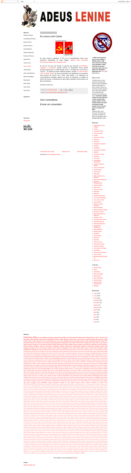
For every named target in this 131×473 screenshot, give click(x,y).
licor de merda (75, 434)
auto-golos (30, 418)
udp (94, 449)
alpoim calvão (67, 417)
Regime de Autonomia (29, 411)
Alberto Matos (63, 385)
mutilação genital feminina (94, 379)
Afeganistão (83, 360)
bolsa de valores (56, 420)
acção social (88, 373)
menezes (34, 437)
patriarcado (44, 442)
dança (39, 423)
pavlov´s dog (50, 442)
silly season (27, 382)
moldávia (86, 437)
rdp (72, 446)
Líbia (54, 353)
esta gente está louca (37, 427)
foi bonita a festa (45, 429)
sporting (50, 382)
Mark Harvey (82, 404)
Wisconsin (98, 415)
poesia (45, 366)
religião (56, 366)
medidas (29, 437)
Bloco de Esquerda (69, 337)
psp (84, 344)
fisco (36, 429)
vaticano (52, 451)
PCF (87, 408)
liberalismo (66, 379)
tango (42, 449)
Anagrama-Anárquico (100, 144)
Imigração (26, 348)
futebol (62, 346)
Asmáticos (77, 387)
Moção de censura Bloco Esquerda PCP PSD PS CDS (70, 356)
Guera (88, 398)
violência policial (49, 342)
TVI (30, 415)
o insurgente (49, 441)
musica (55, 439)
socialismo (35, 344)
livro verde (85, 434)
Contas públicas (38, 392)
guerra (60, 342)
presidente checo (89, 444)
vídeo (29, 453)
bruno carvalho (67, 420)
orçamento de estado (95, 441)
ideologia (63, 365)
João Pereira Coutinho (80, 401)
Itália (59, 361)
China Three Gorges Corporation (75, 391)
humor (67, 430)
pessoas (68, 442)
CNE (52, 368)
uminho (82, 382)
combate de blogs (51, 375)
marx (101, 365)
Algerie (83, 385)
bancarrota (56, 418)
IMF (106, 346)
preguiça (82, 444)
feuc (25, 429)
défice (101, 375)
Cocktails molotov (99, 391)
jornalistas (68, 365)
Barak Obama (55, 349)
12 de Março (27, 353)
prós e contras (31, 446)
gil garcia (102, 429)
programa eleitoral (103, 444)
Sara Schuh (26, 373)
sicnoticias (63, 447)
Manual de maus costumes (98, 204)
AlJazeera (57, 385)
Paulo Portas (93, 348)
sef (60, 447)
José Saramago (51, 401)
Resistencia (27, 342)
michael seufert (50, 437)
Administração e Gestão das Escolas (42, 385)
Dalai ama (88, 392)
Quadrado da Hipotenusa (97, 226)
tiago (45, 449)
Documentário (41, 353)
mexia (41, 437)
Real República (98, 229)
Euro (84, 394)
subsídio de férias (89, 447)
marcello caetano (49, 435)
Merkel (49, 356)
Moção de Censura (90, 342)
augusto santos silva (29, 375)
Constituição (61, 368)
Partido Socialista (103, 408)
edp (31, 365)
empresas (59, 377)
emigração (47, 425)
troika (54, 348)
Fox (90, 396)
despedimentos (67, 375)
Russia (76, 411)
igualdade (87, 430)
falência (93, 427)
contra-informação (60, 422)
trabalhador (76, 449)
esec (83, 425)
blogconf (35, 420)
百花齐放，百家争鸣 (80, 453)
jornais (33, 379)
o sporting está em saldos (74, 441)
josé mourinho (38, 379)
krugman (56, 434)
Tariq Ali (33, 415)
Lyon (79, 403)
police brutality (51, 380)
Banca (102, 387)
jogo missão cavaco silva (79, 432)
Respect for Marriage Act (97, 372)
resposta (95, 446)
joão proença (46, 434)
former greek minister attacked (56, 429)
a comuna (96, 349)
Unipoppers (97, 250)
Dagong (84, 392)
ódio (74, 453)
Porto (77, 372)
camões (41, 375)
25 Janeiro (96, 384)
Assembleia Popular (85, 387)
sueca (100, 447)
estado (42, 365)
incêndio (29, 432)
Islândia (46, 399)
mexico (45, 437)
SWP (106, 411)
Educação (92, 341)
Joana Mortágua (64, 341)
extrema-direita (28, 344)
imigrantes (99, 430)
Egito (41, 394)
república (86, 446)
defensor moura (45, 423)
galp (85, 429)
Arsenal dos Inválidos (100, 150)
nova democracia (94, 439)
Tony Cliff (46, 415)
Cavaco (56, 339)
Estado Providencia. (37, 361)
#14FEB (53, 384)
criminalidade (86, 422)
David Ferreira (94, 392)
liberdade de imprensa (66, 358)
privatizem (96, 444)
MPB (82, 403)
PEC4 (62, 372)
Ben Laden (48, 389)
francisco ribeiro (67, 429)
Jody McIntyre (66, 370)
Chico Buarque (63, 391)
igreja (87, 377)
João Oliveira (71, 401)
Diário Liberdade (98, 274)
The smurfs (40, 415)
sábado (72, 382)
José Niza (44, 401)
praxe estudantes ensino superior (48, 444)
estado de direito (63, 351)
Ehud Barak (45, 394)
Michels (64, 406)
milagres (68, 437)
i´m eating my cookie (50, 432)
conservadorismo (86, 363)
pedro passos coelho (83, 341)
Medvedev (53, 406)
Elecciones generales (59, 394)
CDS (70, 348)
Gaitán (42, 398)
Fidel (44, 361)
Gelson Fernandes (49, 398)
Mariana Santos (75, 404)
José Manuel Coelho (75, 370)
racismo (54, 354)
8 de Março (102, 384)
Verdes (105, 356)
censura (76, 363)
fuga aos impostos (75, 429)
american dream (74, 417)
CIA (92, 389)
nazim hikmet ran (28, 380)
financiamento (31, 429)
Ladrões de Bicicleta (99, 195)
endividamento (58, 425)
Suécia (42, 373)
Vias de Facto (97, 254)
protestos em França (78, 380)
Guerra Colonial (94, 398)
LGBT (65, 92)
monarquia (32, 366)
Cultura (73, 342)
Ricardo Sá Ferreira (35, 342)
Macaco (85, 403)
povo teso (37, 444)
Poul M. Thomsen (83, 372)
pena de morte (62, 442)
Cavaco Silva (27, 341)
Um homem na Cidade (100, 248)
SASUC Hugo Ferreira (93, 411)
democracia (73, 341)
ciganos (42, 358)
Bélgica (49, 368)
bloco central (100, 337)
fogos (39, 429)
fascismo (46, 365)
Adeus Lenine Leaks (28, 385)
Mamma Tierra (95, 403)
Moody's (54, 356)
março (95, 322)
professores (70, 380)
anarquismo (61, 363)
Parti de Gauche (95, 408)
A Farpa (96, 129)
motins (101, 437)
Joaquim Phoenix (98, 399)
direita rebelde (53, 92)
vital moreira (81, 451)
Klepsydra (96, 191)
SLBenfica (102, 411)
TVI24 (45, 373)
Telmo (36, 415)
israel (40, 348)
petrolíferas (72, 442)
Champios (57, 391)
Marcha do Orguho (102, 370)
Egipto (71, 349)
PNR (96, 356)
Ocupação (68, 408)
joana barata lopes (59, 432)
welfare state (47, 453)
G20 (96, 368)
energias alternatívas (68, 425)
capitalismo (56, 346)
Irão (56, 361)
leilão (65, 434)
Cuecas (55, 392)
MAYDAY (88, 344)
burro (73, 420)
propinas (88, 358)
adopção (94, 373)
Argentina (65, 387)
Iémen (56, 399)
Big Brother (53, 389)
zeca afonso (100, 382)
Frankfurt (94, 396)
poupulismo (32, 444)
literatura (80, 344)
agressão (31, 358)
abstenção (49, 363)
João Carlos (58, 401)
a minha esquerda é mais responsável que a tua (45, 341)
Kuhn (101, 401)
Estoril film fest (79, 394)
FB (86, 394)
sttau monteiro (81, 447)
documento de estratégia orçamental (89, 423)
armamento (97, 417)
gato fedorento (89, 429)
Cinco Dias (97, 158)
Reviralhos (97, 233)
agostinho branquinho (52, 417)
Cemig (52, 391)
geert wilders (96, 429)
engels (75, 425)
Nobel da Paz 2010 (39, 372)
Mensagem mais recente (47, 151)
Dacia (80, 392)
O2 (62, 408)
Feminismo (81, 342)
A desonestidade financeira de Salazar (61, 360)
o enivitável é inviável (41, 441)
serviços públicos (103, 380)
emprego (53, 425)
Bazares (43, 389)
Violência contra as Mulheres (39, 363)
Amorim (92, 385)
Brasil (106, 360)
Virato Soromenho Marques (62, 373)
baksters (47, 418)
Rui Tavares (59, 353)
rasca (91, 380)
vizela (101, 451)
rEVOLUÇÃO (50, 366)
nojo (89, 439)
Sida (50, 413)
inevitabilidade (97, 377)
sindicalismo (90, 346)
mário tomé (67, 439)
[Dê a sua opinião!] (66, 90)
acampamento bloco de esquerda (38, 417)
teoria (70, 339)
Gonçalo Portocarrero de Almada (38, 370)
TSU (28, 415)
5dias (99, 344)
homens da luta (85, 351)
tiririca (55, 449)
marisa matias (72, 379)
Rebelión (96, 286)
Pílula (87, 410)
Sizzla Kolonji (68, 413)
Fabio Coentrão (94, 394)
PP (65, 372)
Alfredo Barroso (77, 385)
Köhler (104, 401)
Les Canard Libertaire (100, 197)
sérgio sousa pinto (28, 449)
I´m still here (51, 399)
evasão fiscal (87, 427)
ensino (50, 351)
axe (34, 418)
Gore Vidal (75, 398)
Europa (103, 346)
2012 (95, 293)
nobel (86, 439)
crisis (90, 422)
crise (43, 342)
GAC (39, 398)
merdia (38, 437)
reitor (79, 446)
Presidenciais (80, 337)
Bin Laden (59, 389)
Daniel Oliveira (66, 349)
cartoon (98, 420)
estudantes (94, 344)
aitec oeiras (60, 417)
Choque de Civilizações (89, 391)
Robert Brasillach (66, 411)
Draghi (34, 394)
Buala (95, 269)
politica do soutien (93, 442)
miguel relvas (30, 354)
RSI (99, 356)
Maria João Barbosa (97, 361)
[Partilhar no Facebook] (70, 90)
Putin (81, 410)
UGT (71, 415)
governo (75, 344)
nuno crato (101, 439)
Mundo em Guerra (99, 212)
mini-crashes (74, 437)
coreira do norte (95, 363)
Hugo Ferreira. (51, 370)
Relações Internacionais (96, 339)
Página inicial (66, 151)
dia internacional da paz (77, 375)
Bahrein (99, 387)
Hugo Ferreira (77, 348)
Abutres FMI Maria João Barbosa (37, 384)
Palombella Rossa (99, 221)
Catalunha (40, 391)
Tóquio (68, 415)
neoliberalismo (44, 354)
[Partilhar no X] (68, 90)
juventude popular (75, 365)
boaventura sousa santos (46, 420)
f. (90, 427)
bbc (79, 418)
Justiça (87, 401)
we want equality (40, 453)
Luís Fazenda (63, 361)
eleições (39, 425)
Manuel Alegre (47, 344)
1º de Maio (79, 366)
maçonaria (100, 435)
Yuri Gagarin (104, 415)
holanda (59, 365)
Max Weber (31, 372)
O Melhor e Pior (98, 217)
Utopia (84, 415)
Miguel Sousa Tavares (71, 406)
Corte (51, 392)
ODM (64, 408)
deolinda (101, 363)
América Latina (100, 360)
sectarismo (56, 447)
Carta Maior (97, 271)
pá (57, 446)
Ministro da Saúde (87, 406)
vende (56, 451)
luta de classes (93, 351)
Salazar (91, 349)
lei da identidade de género (56, 379)
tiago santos (50, 449)
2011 (95, 295)
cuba (85, 353)
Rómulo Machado (83, 411)
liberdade (69, 434)
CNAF (94, 389)
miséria (78, 437)
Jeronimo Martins (69, 399)
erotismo (79, 425)
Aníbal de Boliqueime (62, 348)
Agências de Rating (91, 360)
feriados (73, 377)
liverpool (81, 434)
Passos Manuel (27, 410)
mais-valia (105, 434)
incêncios (91, 377)
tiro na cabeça (72, 366)
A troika (96, 135)
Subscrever (27, 120)
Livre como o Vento (99, 200)
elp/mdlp (43, 425)
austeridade (37, 358)
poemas (45, 348)
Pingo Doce (68, 410)
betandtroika (90, 418)
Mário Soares (85, 348)
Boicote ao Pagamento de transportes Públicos (77, 389)
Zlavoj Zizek (81, 373)
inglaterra (33, 432)
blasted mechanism (28, 420)
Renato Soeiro (98, 231)
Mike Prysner (80, 406)
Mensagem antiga (82, 151)
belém (81, 418)
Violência (42, 346)
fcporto (69, 377)
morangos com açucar (93, 437)
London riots (52, 403)
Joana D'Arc (77, 399)
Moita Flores (95, 406)
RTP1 (30, 363)
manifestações (77, 346)
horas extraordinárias (60, 430)
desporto (51, 423)
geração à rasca (77, 351)
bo (38, 420)
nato (70, 342)
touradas (77, 382)
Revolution (100, 348)
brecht (62, 420)
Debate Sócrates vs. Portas (71, 368)
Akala (53, 385)
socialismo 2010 (35, 382)
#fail (72, 384)
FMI (103, 71)
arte (101, 417)
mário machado (61, 439)
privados (58, 380)
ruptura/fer (95, 380)
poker (87, 442)
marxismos (64, 435)
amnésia (98, 373)
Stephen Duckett (82, 413)
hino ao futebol (51, 430)
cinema (80, 363)
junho (95, 314)
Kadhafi (36, 356)
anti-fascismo (104, 373)
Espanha (97, 346)
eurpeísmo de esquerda (77, 427)
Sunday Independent (91, 413)
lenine (25, 354)
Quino (94, 410)
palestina (83, 346)
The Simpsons (51, 373)
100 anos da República (85, 354)
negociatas (78, 439)
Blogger (75, 458)
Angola (101, 385)
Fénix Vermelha (98, 185)
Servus (46, 413)
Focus (84, 396)
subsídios (96, 447)
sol (65, 354)
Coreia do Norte (46, 392)
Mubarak (86, 356)
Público (91, 410)
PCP (106, 341)
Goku (69, 398)
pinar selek (80, 442)
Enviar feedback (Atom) (53, 154)
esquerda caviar (27, 427)
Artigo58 (96, 152)
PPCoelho (26, 363)
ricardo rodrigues (39, 447)
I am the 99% (104, 398)
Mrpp (106, 406)
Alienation (87, 385)
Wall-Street (72, 373)
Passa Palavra (98, 280)
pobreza (41, 366)
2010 (95, 298)
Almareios (96, 139)
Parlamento (86, 349)
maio (95, 317)
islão (44, 432)
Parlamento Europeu (71, 372)
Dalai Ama (96, 174)
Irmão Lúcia (97, 187)
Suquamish (99, 413)
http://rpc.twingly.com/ (29, 465)
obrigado (34, 380)
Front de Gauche (100, 396)
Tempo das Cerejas (99, 244)
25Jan (38, 349)
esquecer (98, 425)
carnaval (94, 420)
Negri (46, 408)
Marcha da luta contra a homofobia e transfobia (80, 361)
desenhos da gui (44, 351)
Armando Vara (71, 387)
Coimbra (105, 391)
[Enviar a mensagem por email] (64, 90)
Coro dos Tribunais (99, 167)
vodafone (105, 451)
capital (105, 348)
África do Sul (75, 354)
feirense (97, 427)
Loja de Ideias (98, 202)
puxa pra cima (53, 446)
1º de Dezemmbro (89, 384)
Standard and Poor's (35, 373)
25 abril (41, 344)
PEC (97, 342)
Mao (29, 404)
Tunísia (64, 415)
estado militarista (46, 427)
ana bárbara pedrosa (47, 337)
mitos (82, 437)
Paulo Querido (41, 410)
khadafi (52, 434)
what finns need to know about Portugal (59, 453)
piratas (46, 380)
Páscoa (84, 410)
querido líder (63, 446)
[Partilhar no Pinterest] (72, 90)
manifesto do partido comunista (91, 365)
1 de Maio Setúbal (78, 384)
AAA (106, 384)
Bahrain (94, 387)
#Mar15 (61, 384)
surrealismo (104, 447)
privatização (63, 380)
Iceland (25, 399)
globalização (57, 358)
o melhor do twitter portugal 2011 (60, 441)
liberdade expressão (78, 358)
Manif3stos (101, 403)
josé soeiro (33, 434)
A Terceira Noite (98, 133)
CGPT (89, 389)
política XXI (101, 442)
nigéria (83, 439)
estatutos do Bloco (62, 427)
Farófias (100, 394)
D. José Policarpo (64, 392)
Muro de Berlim (27, 408)
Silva (52, 413)
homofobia (92, 353)
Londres (57, 403)
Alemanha (35, 353)
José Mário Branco (86, 370)
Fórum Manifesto (32, 398)
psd (62, 337)
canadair (77, 420)
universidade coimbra (44, 451)
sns (67, 447)
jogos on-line (88, 432)
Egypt (56, 342)
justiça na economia (102, 353)
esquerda (57, 337)
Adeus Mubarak (76, 360)
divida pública (27, 365)
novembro (96, 302)
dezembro (96, 300)
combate (46, 358)
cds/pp (105, 339)
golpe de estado (30, 430)
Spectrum (96, 237)
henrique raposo (38, 430)
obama (36, 366)
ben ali (84, 418)
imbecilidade (93, 430)
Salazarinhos (33, 413)
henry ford (45, 430)
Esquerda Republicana (100, 179)
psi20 (37, 446)
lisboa (81, 365)
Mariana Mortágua (33, 346)
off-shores (83, 441)
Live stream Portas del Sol (42, 403)
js (49, 434)
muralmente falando (48, 439)
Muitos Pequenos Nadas (100, 209)
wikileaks (34, 349)
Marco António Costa (54, 404)
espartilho (86, 425)
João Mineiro (64, 339)
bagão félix (38, 418)
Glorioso (66, 398)
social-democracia (39, 360)
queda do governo (95, 358)
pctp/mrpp (56, 442)
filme (27, 429)
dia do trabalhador (58, 423)
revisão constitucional (102, 446)
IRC (46, 361)
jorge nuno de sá (101, 432)
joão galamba (46, 379)
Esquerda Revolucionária (98, 182)
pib (76, 442)
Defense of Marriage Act (84, 368)
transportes (82, 449)
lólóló (89, 434)
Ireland (33, 399)
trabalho (50, 348)
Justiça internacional (94, 401)
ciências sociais (103, 420)
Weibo (93, 415)
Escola (65, 394)
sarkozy (60, 366)
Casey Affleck (34, 391)
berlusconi (70, 363)
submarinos (56, 382)
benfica (66, 363)
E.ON (38, 394)
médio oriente (104, 379)
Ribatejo (105, 372)
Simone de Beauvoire (59, 413)
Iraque (49, 361)
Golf (72, 398)
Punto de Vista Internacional (98, 283)
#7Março (57, 384)
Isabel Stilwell (58, 370)
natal (84, 358)
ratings (105, 351)
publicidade (46, 446)
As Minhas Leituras (99, 154)
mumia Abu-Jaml (40, 439)
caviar (47, 92)
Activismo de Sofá (99, 137)
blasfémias (104, 418)
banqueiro (61, 418)
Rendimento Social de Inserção (53, 411)
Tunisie (102, 356)
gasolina (77, 377)
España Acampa (28, 361)
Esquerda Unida (72, 394)
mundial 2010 (27, 349)
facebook (64, 377)
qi (58, 446)
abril (95, 319)
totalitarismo (70, 449)
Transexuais (59, 415)
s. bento (48, 447)
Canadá (56, 368)
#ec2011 (69, 384)
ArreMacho (97, 148)
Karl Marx (40, 356)
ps (38, 337)
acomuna (26, 358)
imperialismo (68, 346)
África (106, 382)
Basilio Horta (38, 389)
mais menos (99, 434)
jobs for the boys (69, 432)
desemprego (60, 344)
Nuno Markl (58, 408)
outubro (96, 305)
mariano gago (100, 351)
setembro (96, 307)
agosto (96, 310)
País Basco (48, 410)
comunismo (59, 375)
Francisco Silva (30, 337)
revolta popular (60, 354)
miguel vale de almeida (60, 437)
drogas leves (101, 423)
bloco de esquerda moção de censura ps (72, 353)
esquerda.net (55, 351)
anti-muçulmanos (90, 417)
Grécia (81, 349)
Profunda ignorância (99, 223)
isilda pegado (60, 92)
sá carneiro (65, 366)
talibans (39, 449)
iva (24, 379)
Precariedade (49, 339)
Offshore (73, 408)
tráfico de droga (89, 449)
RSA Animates (99, 410)
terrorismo (69, 354)
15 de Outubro (48, 360)
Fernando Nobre (99, 341)
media (78, 379)
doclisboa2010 (95, 375)
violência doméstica (73, 451)
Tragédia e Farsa (52, 415)
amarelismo (55, 363)
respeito (91, 446)
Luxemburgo (75, 403)
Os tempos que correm (100, 219)
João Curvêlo (27, 66)
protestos (26, 446)
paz (43, 380)
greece (88, 353)
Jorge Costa (33, 401)
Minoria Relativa (98, 207)
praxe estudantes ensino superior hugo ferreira (68, 444)
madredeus (94, 434)
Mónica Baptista (41, 408)
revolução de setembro (29, 447)
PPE (90, 408)
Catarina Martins (47, 391)
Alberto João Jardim (97, 354)
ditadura (105, 363)
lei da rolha (61, 434)
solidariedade (44, 382)
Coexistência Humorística (97, 161)
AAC (31, 353)
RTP (89, 372)
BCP (91, 387)
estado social (54, 427)
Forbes (87, 396)
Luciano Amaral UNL (64, 403)
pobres (84, 442)
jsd (96, 353)
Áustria (71, 453)
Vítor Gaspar (89, 415)
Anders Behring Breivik (46, 349)
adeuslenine (49, 346)
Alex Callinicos (70, 385)
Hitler (99, 398)
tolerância (59, 449)
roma (44, 447)
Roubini (72, 411)
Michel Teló (59, 406)
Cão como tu (97, 172)
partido (102, 441)
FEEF (89, 394)
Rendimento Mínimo (40, 411)
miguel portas (83, 379)
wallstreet (33, 453)
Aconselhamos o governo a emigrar (98, 366)
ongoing (88, 441)
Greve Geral (76, 349)
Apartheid (44, 368)
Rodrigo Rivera (90, 337)
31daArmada (85, 366)
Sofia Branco (74, 413)
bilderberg (95, 418)
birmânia (100, 418)
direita (36, 339)
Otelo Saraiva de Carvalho (53, 372)
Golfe (28, 370)
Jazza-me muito (98, 189)
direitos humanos (76, 423)
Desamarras (104, 392)
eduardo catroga (32, 425)
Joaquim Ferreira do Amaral (87, 399)
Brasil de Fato (97, 267)
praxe (50, 354)
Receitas (105, 410)
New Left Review (98, 278)
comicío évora (33, 422)
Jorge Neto (39, 401)
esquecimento (104, 425)
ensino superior (103, 342)
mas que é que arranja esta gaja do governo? (78, 435)
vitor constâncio (95, 451)
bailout (42, 418)
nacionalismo (37, 354)
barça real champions (69, 418)
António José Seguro (36, 368)
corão (66, 422)
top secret (64, 449)
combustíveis (27, 422)
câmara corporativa (96, 422)
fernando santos (103, 427)
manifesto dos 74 (40, 435)
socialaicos (70, 447)
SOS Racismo (97, 235)
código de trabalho (33, 423)
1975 (84, 384)
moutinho (105, 437)
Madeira (46, 356)
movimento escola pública (30, 439)
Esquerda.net (97, 276)
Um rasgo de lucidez (77, 415)
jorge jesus (28, 379)
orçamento (39, 380)
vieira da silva (64, 451)
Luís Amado (94, 370)
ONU (46, 372)
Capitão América (100, 389)
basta (76, 418)
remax (82, 446)
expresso (70, 351)
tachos (34, 449)
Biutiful (63, 389)
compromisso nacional (51, 422)
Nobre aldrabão (51, 408)
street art (76, 447)
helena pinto (83, 377)
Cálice (58, 392)
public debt (41, 446)
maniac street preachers (29, 435)
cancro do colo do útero (85, 420)
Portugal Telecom (75, 410)
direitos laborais (88, 375)
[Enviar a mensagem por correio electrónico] (60, 89)
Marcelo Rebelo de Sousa (42, 404)
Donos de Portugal (28, 394)
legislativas (65, 342)
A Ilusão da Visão (98, 131)
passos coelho (85, 339)
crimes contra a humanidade (75, 422)
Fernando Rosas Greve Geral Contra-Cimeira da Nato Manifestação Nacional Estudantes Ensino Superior (52, 396)
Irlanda (53, 361)
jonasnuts (94, 432)
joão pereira (39, 434)
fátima (81, 429)
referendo (75, 446)
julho (95, 312)
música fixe (73, 439)
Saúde (43, 413)
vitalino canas (88, 451)
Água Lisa (96, 260)
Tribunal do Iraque (99, 246)
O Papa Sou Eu (76, 339)
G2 (37, 398)
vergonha (87, 382)
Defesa (100, 392)
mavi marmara (94, 435)
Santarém (39, 413)
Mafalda (89, 403)
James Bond (61, 399)
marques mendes (57, 435)
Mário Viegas (34, 408)
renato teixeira (103, 358)
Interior (29, 399)
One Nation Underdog (81, 408)
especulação (92, 425)
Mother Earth (102, 406)
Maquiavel (33, 404)
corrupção (51, 358)
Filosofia (93, 368)
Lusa (70, 403)
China (60, 349)
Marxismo (26, 372)
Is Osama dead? (39, 399)
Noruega (105, 361)
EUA (33, 356)
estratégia (69, 427)
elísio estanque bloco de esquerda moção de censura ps (42, 377)
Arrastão (96, 146)
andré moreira (82, 417)
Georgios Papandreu (59, 398)
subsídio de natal (65, 382)
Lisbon (28, 403)
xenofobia (93, 382)
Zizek (76, 373)
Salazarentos (27, 413)
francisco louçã (53, 365)
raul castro (68, 446)
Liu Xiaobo (33, 403)
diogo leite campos (67, 423)
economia (41, 339)
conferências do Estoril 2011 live (32, 351)
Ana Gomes (97, 385)
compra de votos (41, 422)
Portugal (54, 344)
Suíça (103, 413)
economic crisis (34, 348)
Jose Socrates (49, 353)
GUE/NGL (100, 368)
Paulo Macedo (34, 410)
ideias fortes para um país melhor (77, 430)
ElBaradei (51, 394)
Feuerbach (80, 396)
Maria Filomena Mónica (65, 404)
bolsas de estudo (103, 349)
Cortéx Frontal (98, 169)
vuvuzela (26, 453)
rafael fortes (87, 380)
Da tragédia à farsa (74, 392)
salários (52, 447)
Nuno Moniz (92, 356)
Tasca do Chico (98, 242)
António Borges (27, 368)
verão (59, 451)
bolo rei (36, 375)
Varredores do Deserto (100, 252)
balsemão (51, 418)
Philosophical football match (58, 410)
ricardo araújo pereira (29, 360)
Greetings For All (83, 398)
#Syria (65, 384)
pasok (39, 442)
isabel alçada (39, 432)
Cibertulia (96, 156)
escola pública (36, 365)
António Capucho (58, 387)
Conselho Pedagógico (29, 392)
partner (36, 442)
